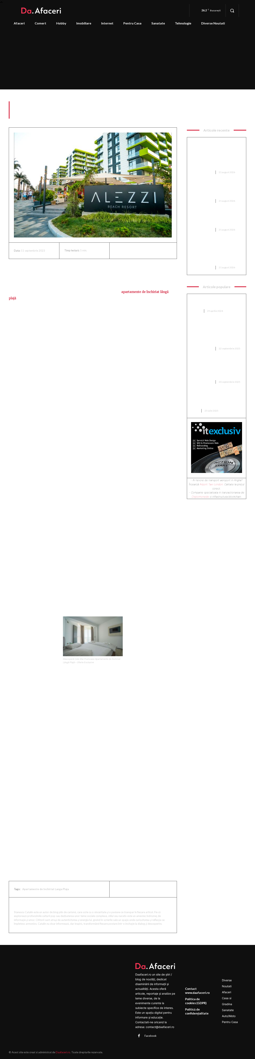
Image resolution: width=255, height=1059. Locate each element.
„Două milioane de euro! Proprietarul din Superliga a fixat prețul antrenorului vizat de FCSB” (215, 369)
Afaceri (241, 116)
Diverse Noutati (202, 172)
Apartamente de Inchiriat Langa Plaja (45, 889)
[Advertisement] (127, 59)
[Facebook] (119, 251)
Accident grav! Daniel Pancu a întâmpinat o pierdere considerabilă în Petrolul (215, 219)
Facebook (150, 1035)
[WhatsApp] (146, 251)
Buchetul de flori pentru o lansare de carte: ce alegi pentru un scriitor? (211, 399)
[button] (232, 10)
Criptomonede (200, 496)
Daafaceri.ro (63, 1052)
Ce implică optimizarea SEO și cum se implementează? (214, 302)
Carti (195, 410)
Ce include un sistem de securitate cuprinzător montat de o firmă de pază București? (215, 190)
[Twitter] (128, 251)
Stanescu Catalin (29, 904)
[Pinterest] (137, 251)
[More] (155, 251)
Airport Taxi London (211, 484)
